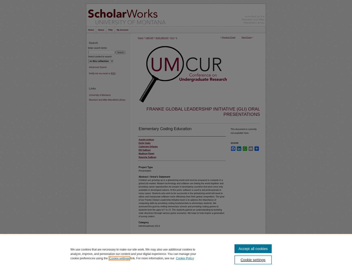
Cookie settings (119, 258)
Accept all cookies (253, 249)
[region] (176, 254)
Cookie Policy (185, 258)
